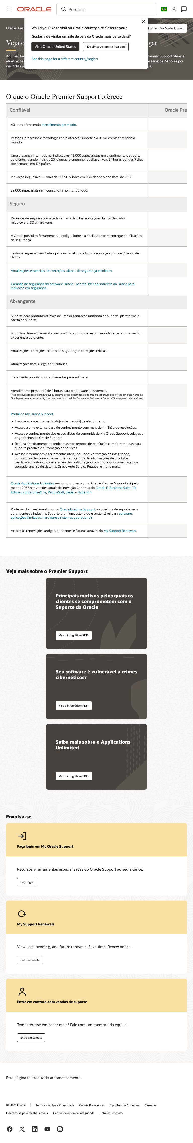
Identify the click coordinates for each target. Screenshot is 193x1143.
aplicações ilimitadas (26, 517)
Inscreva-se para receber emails (27, 1113)
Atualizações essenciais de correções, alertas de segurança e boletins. (62, 271)
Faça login (26, 882)
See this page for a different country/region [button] (65, 58)
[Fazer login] (174, 9)
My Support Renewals (120, 531)
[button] (9, 9)
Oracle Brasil (15, 28)
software (125, 513)
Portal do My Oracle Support (32, 414)
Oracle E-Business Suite (113, 488)
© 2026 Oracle (16, 1105)
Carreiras (150, 1105)
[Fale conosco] (184, 9)
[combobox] (106, 9)
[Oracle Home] (34, 9)
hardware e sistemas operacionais (67, 517)
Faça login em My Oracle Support (162, 28)
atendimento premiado (59, 125)
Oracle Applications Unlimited (33, 483)
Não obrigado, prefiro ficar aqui (106, 46)
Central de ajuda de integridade (73, 1113)
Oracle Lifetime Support (77, 509)
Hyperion (84, 492)
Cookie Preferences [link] (92, 1105)
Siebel (70, 492)
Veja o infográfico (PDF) (74, 635)
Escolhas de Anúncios (124, 1105)
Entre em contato (31, 1037)
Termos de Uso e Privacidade (55, 1105)
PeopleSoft (56, 492)
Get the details (29, 960)
